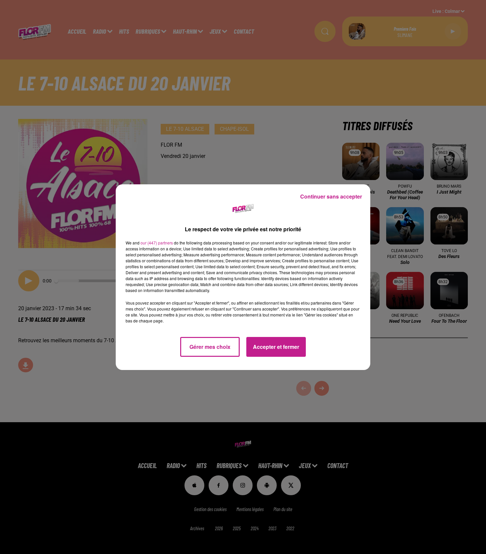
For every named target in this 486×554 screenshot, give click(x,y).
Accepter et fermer (276, 347)
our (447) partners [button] (157, 242)
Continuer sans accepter (331, 196)
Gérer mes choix (209, 347)
